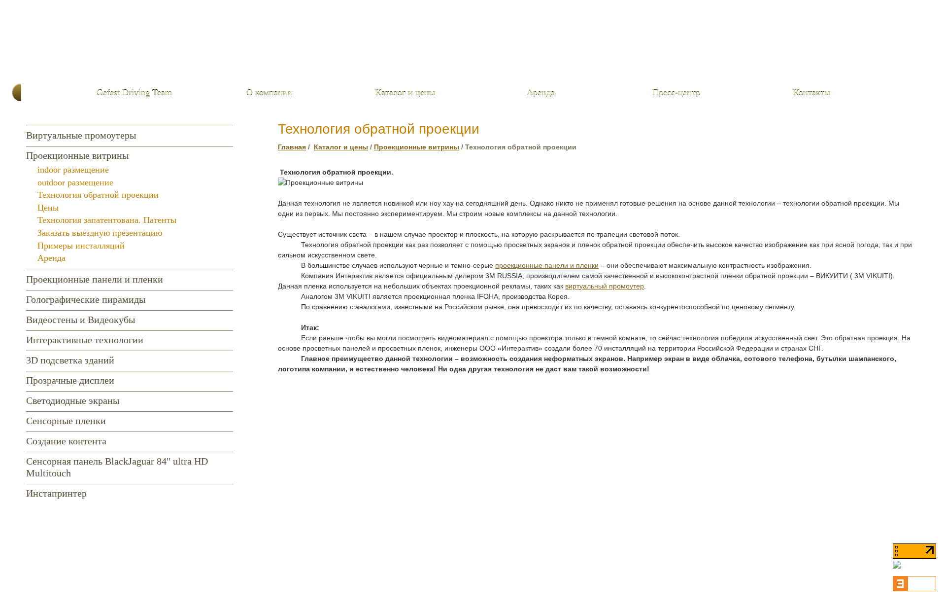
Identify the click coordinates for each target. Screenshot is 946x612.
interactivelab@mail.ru (822, 64)
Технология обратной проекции (98, 195)
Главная (292, 147)
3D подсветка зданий (70, 360)
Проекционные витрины (77, 155)
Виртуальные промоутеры (81, 135)
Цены (48, 208)
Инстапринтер (56, 493)
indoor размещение (73, 170)
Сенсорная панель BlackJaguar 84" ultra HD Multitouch (117, 467)
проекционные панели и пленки (547, 265)
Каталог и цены (405, 92)
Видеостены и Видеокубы (80, 319)
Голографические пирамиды (85, 299)
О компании (269, 92)
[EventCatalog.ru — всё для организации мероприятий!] (914, 589)
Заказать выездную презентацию (99, 233)
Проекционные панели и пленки (94, 279)
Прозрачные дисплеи (70, 380)
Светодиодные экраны (72, 400)
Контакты (811, 92)
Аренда (541, 92)
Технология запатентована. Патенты (106, 220)
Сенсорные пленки (66, 420)
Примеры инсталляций (81, 246)
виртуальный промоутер (604, 286)
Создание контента (66, 440)
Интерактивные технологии (84, 339)
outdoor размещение (75, 182)
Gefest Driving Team (134, 92)
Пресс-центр (676, 92)
